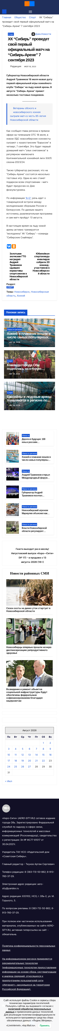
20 (29, 760)
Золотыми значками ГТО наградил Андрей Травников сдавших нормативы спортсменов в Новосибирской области (19, 266)
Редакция (15, 66)
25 (15, 766)
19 (22, 760)
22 (43, 760)
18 (15, 760)
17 (9, 760)
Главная (6, 17)
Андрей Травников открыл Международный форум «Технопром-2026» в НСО (36, 478)
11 (16, 754)
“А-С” (28, 198)
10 (8, 754)
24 (8, 766)
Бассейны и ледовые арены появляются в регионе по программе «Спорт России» (29, 400)
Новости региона (14, 329)
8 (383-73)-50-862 (35, 871)
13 (29, 754)
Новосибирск (22, 291)
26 (22, 766)
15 (43, 754)
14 (36, 754)
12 (22, 754)
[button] (55, 11)
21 (36, 760)
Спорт (32, 17)
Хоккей (21, 295)
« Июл (8, 781)
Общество (20, 17)
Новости (25, 435)
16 (50, 754)
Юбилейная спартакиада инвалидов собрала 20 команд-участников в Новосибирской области (41, 263)
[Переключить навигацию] (30, 12)
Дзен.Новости (43, 33)
